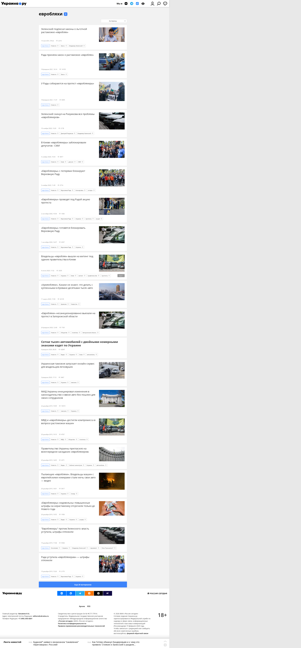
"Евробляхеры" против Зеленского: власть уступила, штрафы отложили (65, 530)
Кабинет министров (75, 465)
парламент (93, 548)
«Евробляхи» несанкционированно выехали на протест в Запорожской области (68, 315)
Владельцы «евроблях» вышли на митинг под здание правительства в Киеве (67, 258)
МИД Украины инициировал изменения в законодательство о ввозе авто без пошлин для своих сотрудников (68, 394)
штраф (81, 519)
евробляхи (51, 14)
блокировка (79, 190)
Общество (64, 332)
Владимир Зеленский (76, 46)
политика (75, 332)
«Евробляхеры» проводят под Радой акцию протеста (65, 201)
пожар (73, 494)
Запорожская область (89, 332)
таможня (73, 382)
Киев (62, 162)
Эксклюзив (54, 548)
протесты (88, 219)
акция (98, 219)
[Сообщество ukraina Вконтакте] (61, 593)
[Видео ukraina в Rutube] (107, 593)
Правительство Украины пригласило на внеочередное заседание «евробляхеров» (65, 450)
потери (90, 190)
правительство (92, 276)
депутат (71, 162)
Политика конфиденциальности (72, 623)
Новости (53, 46)
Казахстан (74, 304)
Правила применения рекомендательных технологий (81, 626)
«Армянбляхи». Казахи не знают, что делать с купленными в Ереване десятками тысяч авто (67, 286)
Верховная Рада (66, 190)
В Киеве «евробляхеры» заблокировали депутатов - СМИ (63, 144)
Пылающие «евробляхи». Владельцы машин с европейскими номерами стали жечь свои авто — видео (68, 477)
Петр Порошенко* (107, 548)
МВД (62, 439)
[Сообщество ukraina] (70, 593)
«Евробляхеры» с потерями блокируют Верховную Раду (63, 172)
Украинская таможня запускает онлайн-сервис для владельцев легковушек (68, 365)
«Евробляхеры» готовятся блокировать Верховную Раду (63, 229)
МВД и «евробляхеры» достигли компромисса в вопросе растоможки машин (68, 421)
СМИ (79, 162)
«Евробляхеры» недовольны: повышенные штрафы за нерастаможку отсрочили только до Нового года (68, 506)
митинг (81, 276)
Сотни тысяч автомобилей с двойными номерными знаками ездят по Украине (79, 343)
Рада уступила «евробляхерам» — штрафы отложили (65, 558)
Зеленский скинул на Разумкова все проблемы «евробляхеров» (68, 115)
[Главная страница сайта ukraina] (14, 3)
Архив (82, 606)
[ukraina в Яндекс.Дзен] (98, 593)
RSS (88, 606)
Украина (78, 219)
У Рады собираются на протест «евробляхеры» (67, 83)
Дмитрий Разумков (67, 133)
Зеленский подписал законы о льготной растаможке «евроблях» (64, 30)
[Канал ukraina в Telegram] (80, 593)
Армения (64, 304)
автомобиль (91, 354)
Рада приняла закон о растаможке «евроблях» (67, 54)
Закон (63, 46)
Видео (63, 354)
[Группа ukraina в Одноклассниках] (89, 593)
